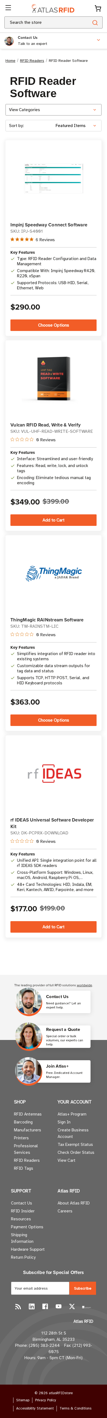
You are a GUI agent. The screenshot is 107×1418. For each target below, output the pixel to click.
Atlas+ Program (72, 1114)
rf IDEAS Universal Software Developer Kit (52, 823)
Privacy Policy (45, 1400)
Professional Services (26, 1149)
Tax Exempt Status (75, 1144)
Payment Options (27, 1226)
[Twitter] (72, 1306)
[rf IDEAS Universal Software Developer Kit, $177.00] (54, 774)
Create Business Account (73, 1133)
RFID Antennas (28, 1114)
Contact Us (21, 1203)
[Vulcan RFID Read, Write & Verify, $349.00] (54, 378)
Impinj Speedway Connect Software (48, 224)
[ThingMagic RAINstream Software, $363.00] (54, 573)
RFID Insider (23, 1211)
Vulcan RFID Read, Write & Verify (45, 425)
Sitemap (22, 1400)
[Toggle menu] (8, 8)
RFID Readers (27, 1160)
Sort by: (16, 125)
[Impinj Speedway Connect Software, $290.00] (54, 178)
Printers (21, 1137)
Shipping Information (22, 1238)
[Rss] (18, 1306)
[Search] (94, 22)
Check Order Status (76, 1152)
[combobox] (40, 22)
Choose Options (53, 325)
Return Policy (23, 1257)
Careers (65, 1211)
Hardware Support (28, 1249)
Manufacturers (27, 1130)
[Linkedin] (32, 1306)
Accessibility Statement (35, 1408)
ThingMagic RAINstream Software (47, 619)
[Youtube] (58, 1306)
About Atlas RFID (74, 1203)
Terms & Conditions (75, 1408)
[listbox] (78, 125)
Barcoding (23, 1122)
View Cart (66, 1160)
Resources (21, 1219)
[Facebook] (45, 1306)
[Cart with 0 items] (98, 8)
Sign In (64, 1122)
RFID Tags (23, 1168)
